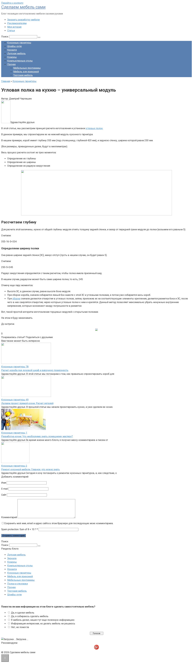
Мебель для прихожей (26, 71)
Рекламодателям (17, 23)
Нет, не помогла (20, 627)
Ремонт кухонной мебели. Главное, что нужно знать (30, 469)
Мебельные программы (27, 68)
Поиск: (5, 36)
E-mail (4, 488)
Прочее (11, 64)
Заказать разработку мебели (23, 19)
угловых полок (94, 128)
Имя (3, 482)
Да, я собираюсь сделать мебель (29, 616)
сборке (16, 298)
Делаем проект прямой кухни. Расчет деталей (27, 403)
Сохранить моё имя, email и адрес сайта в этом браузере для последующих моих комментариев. (58, 523)
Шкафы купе (14, 46)
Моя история (14, 27)
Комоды (12, 57)
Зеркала (11, 558)
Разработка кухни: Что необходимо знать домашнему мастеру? (37, 436)
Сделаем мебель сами (23, 7)
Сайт (3, 494)
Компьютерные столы (20, 60)
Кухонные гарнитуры (19, 42)
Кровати (12, 49)
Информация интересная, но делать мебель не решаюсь (43, 623)
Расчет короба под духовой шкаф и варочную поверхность (34, 370)
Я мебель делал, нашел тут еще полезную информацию (42, 619)
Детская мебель (16, 53)
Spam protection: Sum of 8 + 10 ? (18, 529)
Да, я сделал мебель (22, 612)
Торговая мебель (23, 75)
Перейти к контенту (12, 3)
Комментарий (9, 517)
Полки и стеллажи (17, 583)
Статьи (11, 30)
